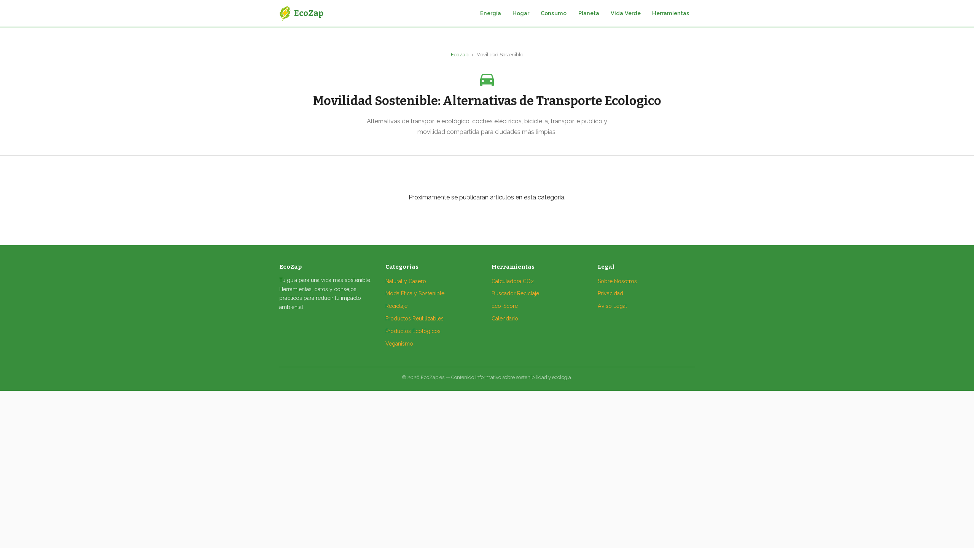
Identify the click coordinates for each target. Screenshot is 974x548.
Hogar (520, 13)
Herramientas (670, 13)
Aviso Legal (612, 306)
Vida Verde (626, 13)
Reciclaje (396, 306)
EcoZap (459, 54)
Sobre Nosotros (617, 281)
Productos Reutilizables (414, 318)
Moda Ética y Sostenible (414, 293)
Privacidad (610, 293)
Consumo (554, 13)
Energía (490, 13)
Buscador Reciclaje (515, 293)
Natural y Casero (405, 281)
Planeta (588, 13)
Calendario (505, 318)
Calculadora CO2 (513, 281)
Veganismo (399, 344)
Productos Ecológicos (413, 331)
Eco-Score (505, 306)
